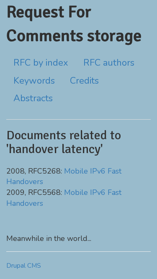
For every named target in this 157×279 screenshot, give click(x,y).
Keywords (34, 80)
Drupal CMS (23, 265)
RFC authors (108, 62)
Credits (84, 80)
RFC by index (40, 62)
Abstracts (33, 98)
